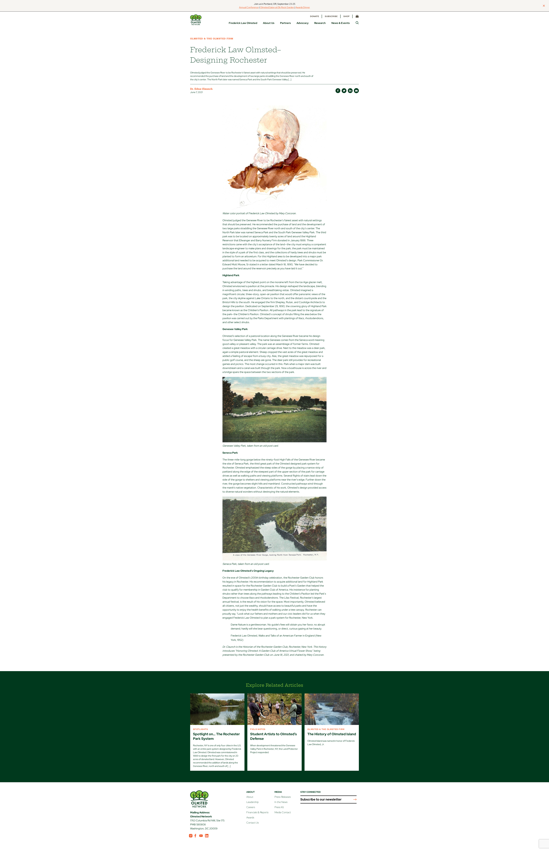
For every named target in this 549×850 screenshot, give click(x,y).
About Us (268, 23)
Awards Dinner (303, 7)
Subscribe (331, 16)
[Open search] (357, 22)
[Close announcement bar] (544, 5)
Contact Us (252, 822)
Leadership (252, 802)
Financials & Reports (257, 812)
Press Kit (279, 807)
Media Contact (282, 812)
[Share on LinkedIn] (350, 90)
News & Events (340, 23)
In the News (281, 802)
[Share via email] (356, 90)
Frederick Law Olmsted (243, 23)
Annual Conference (249, 7)
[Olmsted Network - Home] (195, 19)
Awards (250, 817)
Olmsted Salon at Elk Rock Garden (277, 7)
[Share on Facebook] (337, 90)
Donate (314, 16)
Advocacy (303, 23)
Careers (250, 807)
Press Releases (282, 796)
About (249, 796)
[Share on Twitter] (344, 90)
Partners (285, 23)
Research (320, 23)
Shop (346, 16)
